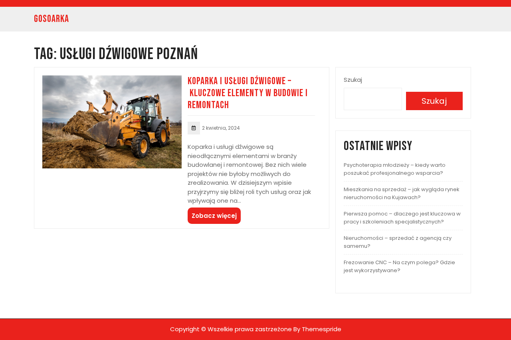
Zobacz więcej (214, 216)
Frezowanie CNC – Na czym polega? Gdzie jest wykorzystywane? (399, 266)
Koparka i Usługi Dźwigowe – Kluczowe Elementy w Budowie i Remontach (248, 93)
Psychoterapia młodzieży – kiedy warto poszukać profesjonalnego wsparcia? (395, 169)
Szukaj (353, 79)
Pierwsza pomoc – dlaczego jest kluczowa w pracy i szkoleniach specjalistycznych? (402, 217)
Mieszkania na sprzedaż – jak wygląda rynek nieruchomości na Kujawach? (402, 193)
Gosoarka (51, 19)
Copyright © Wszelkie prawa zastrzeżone (231, 329)
